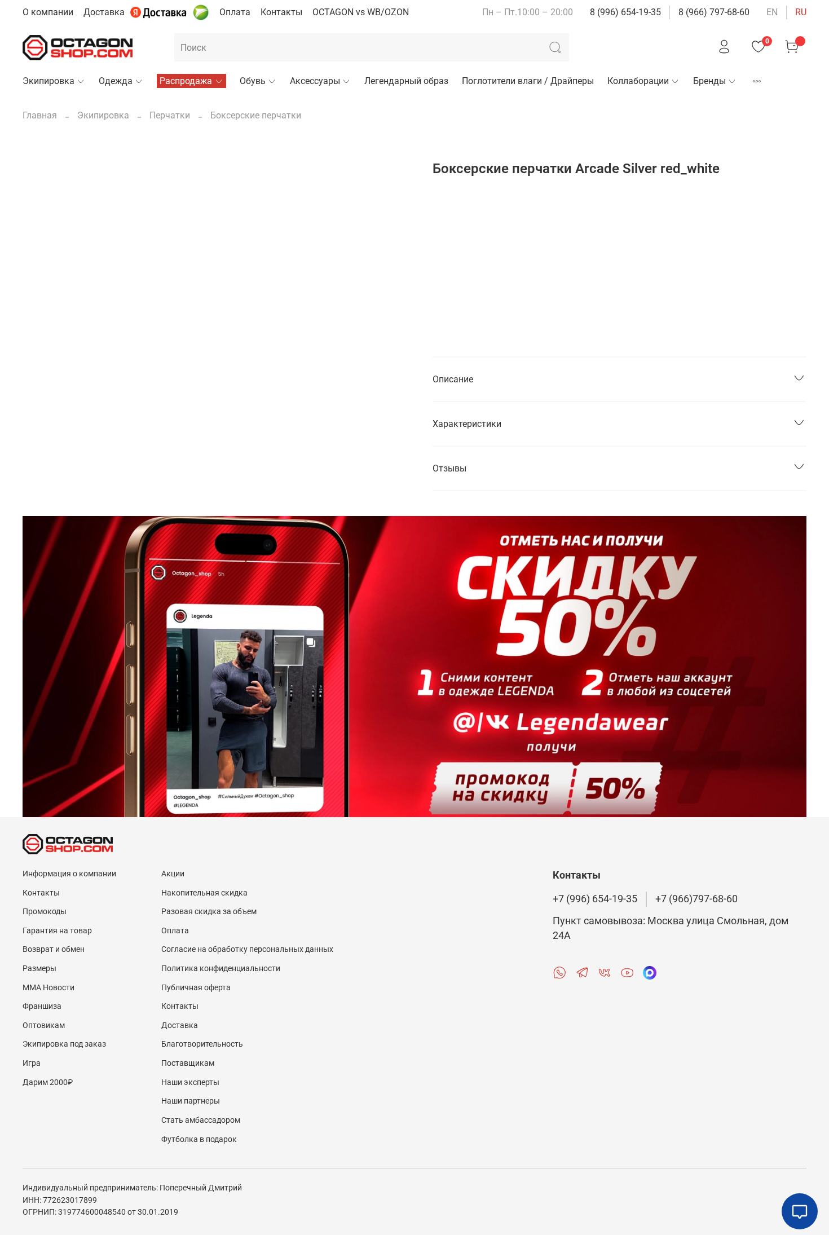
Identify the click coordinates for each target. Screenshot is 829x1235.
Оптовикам (44, 1025)
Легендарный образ (406, 81)
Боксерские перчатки (255, 115)
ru (800, 12)
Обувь (253, 81)
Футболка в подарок (199, 1139)
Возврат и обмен (54, 949)
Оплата (234, 12)
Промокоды (45, 911)
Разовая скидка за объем (209, 911)
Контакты (281, 12)
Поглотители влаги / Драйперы (528, 81)
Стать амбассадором (200, 1120)
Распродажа (186, 81)
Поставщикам (187, 1063)
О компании (48, 12)
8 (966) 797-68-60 (713, 12)
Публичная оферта (196, 988)
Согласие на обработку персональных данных (247, 949)
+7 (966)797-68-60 (696, 899)
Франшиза (42, 1006)
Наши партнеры (190, 1101)
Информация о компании (69, 874)
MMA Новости (48, 988)
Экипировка (48, 81)
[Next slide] (396, 147)
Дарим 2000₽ (48, 1082)
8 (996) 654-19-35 (625, 12)
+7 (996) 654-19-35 (595, 899)
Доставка (104, 12)
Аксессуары (315, 81)
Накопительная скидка (204, 893)
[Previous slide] (40, 147)
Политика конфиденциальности (220, 968)
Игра (32, 1063)
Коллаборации (638, 81)
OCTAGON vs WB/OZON (360, 12)
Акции (172, 874)
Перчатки (169, 115)
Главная (40, 115)
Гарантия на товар (57, 931)
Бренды (709, 81)
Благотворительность (202, 1044)
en (772, 12)
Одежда (116, 81)
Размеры (39, 968)
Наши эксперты (190, 1082)
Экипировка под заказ (64, 1044)
